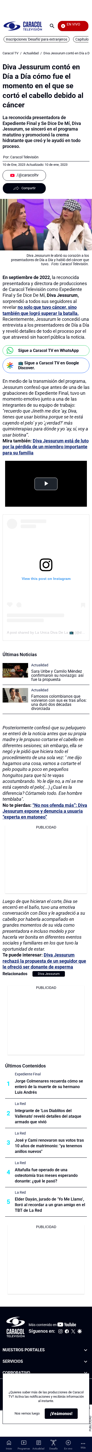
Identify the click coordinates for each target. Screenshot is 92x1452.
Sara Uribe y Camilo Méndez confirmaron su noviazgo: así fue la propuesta (57, 675)
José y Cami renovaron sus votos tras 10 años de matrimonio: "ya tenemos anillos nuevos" (49, 1146)
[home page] (23, 25)
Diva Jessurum (49, 974)
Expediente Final (28, 1074)
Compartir (28, 188)
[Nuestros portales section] (85, 1350)
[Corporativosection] (85, 1373)
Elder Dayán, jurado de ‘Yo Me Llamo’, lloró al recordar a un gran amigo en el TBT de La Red (50, 1205)
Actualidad (31, 53)
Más (83, 1447)
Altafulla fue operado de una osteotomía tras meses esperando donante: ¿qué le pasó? (46, 1175)
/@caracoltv (28, 175)
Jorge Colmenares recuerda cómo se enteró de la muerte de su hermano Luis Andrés (49, 1087)
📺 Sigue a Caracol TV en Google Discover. (48, 365)
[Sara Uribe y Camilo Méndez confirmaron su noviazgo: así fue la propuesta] (15, 670)
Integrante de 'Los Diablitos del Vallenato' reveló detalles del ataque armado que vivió (48, 1116)
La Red (20, 1104)
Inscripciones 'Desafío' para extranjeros (36, 39)
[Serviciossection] (85, 1361)
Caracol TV (10, 53)
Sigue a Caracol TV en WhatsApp (48, 350)
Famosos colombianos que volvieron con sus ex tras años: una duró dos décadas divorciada (59, 702)
